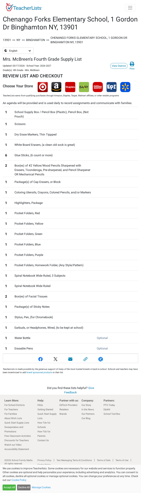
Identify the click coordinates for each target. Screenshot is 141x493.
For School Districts (14, 405)
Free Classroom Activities (17, 436)
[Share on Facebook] (40, 359)
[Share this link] (85, 359)
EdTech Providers (68, 405)
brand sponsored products (39, 372)
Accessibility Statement (16, 449)
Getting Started (45, 409)
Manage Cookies (41, 487)
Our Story (86, 405)
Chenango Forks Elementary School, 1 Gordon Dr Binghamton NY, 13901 (88, 40)
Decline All (24, 487)
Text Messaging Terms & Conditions (74, 460)
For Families (10, 413)
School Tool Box (112, 413)
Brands (63, 413)
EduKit (107, 409)
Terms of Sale (103, 460)
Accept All (9, 487)
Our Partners (88, 413)
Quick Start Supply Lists (16, 422)
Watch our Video (12, 444)
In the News (88, 409)
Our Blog (86, 418)
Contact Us (43, 440)
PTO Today (109, 405)
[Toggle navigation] (130, 7)
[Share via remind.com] (100, 359)
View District (119, 65)
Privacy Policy (44, 460)
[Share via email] (70, 359)
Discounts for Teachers (16, 440)
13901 (7, 40)
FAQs (40, 405)
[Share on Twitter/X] (55, 359)
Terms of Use (121, 460)
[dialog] (70, 479)
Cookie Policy (18, 479)
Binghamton (35, 40)
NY (18, 40)
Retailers (64, 409)
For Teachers (11, 409)
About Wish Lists (13, 418)
